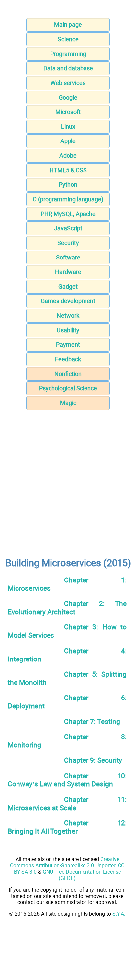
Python (68, 184)
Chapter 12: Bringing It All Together (67, 827)
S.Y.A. (118, 914)
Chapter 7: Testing (92, 721)
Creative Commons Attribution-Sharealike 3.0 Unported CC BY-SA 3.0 (67, 865)
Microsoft (68, 111)
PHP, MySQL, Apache (68, 213)
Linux (68, 126)
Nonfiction (68, 373)
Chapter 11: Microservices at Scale (67, 803)
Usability (68, 330)
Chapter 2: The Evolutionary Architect (67, 607)
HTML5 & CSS (68, 170)
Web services (68, 82)
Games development (68, 301)
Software (68, 257)
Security (68, 242)
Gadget (68, 286)
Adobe (68, 155)
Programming (68, 53)
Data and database (68, 68)
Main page (68, 24)
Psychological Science (68, 388)
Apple (68, 141)
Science (68, 39)
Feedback (68, 359)
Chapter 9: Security (93, 760)
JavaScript (68, 228)
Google (68, 97)
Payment (68, 344)
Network (68, 315)
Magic (68, 402)
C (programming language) (68, 199)
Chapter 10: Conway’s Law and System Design (67, 780)
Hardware (68, 271)
